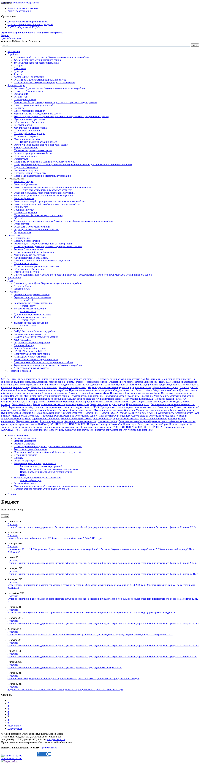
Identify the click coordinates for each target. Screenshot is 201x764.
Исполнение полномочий (27, 130)
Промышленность (164, 413)
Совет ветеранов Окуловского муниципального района (43, 362)
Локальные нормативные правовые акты (173, 404)
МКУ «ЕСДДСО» (23, 339)
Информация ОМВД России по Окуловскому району (69, 415)
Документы (14, 235)
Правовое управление (25, 212)
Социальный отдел (24, 209)
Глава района (21, 93)
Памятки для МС (189, 387)
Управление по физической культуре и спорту (38, 215)
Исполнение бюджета (25, 455)
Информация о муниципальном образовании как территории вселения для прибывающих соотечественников (73, 164)
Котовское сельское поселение (30, 308)
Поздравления (165, 407)
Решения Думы (22, 288)
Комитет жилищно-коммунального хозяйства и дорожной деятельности (52, 187)
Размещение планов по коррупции (47, 398)
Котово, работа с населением (95, 427)
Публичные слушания (26, 263)
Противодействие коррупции (29, 133)
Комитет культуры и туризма (23, 8)
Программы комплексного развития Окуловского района (44, 161)
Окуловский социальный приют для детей (30, 24)
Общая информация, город (15, 387)
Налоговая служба (107, 421)
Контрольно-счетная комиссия (30, 334)
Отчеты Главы (21, 96)
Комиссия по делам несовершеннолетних (36, 337)
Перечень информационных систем (33, 150)
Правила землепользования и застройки (90, 390)
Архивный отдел (184, 413)
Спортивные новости (48, 384)
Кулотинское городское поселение (32, 314)
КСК (168, 381)
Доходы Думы (145, 413)
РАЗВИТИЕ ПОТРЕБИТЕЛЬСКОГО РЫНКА (137, 427)
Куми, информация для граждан (107, 404)
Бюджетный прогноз (25, 483)
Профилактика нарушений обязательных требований (42, 175)
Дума (10, 280)
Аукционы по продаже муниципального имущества (42, 260)
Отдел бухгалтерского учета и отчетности (36, 229)
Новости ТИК (56, 429)
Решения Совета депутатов (28, 249)
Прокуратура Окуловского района (32, 353)
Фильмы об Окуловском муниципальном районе (40, 79)
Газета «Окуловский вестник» (30, 348)
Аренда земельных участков (141, 407)
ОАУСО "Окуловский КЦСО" (30, 351)
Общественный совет (25, 156)
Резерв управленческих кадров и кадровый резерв (41, 144)
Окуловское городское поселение (31, 294)
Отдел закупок (22, 223)
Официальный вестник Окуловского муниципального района (34, 390)
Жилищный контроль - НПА (76, 418)
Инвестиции (14, 277)
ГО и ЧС (18, 218)
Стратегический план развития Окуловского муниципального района (51, 57)
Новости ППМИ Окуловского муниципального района (39, 396)
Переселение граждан (19, 370)
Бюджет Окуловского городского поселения (163, 415)
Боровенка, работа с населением (122, 396)
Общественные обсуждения (29, 122)
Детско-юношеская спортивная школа (28, 21)
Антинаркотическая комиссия (30, 356)
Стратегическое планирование (87, 396)
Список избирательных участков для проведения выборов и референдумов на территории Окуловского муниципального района (83, 274)
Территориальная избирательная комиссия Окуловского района (48, 365)
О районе (13, 54)
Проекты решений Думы (168, 398)
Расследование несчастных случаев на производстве (61, 404)
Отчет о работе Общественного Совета (157, 390)
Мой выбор (14, 51)
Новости (16, 410)
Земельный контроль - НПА (150, 381)
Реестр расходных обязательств (45, 401)
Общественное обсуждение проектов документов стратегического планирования (108, 429)
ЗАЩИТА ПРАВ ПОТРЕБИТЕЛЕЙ (69, 424)
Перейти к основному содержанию (20, 2)
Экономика (147, 396)
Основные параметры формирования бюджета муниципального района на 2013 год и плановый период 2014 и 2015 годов (73, 678)
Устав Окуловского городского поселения (36, 62)
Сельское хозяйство (71, 413)
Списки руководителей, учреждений (33, 105)
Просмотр (13, 524)
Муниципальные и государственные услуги (37, 113)
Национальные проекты (35, 429)
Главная (12, 494)
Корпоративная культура (27, 170)
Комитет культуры (23, 181)
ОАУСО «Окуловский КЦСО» (24, 27)
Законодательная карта (26, 147)
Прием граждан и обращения (29, 110)
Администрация (16, 85)
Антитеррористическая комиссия (31, 368)
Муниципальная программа (16, 418)
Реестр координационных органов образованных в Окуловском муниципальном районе (61, 116)
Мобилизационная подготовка (30, 127)
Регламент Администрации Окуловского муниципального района (49, 88)
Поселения (13, 291)
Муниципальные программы (29, 119)
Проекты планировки (137, 404)
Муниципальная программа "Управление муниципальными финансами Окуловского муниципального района (73, 486)
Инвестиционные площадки (139, 398)
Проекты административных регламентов (36, 266)
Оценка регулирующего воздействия (33, 153)
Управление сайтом (11, 758)
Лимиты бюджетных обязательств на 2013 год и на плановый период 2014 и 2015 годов (55, 538)
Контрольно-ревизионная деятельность (35, 463)
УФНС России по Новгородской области (36, 359)
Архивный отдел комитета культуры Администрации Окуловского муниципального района (63, 221)
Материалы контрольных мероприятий (41, 466)
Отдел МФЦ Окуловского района (32, 342)
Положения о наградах (26, 136)
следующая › (14, 725)
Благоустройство (23, 125)
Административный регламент (85, 393)
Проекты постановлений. (46, 418)
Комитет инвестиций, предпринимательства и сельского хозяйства (50, 201)
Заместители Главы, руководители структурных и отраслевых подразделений (55, 102)
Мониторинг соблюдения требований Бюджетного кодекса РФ (47, 452)
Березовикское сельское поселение (32, 297)
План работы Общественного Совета (119, 415)
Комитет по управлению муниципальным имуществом (43, 195)
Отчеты (5, 379)
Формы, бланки (75, 381)
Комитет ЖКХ (91, 407)
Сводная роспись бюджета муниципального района (94, 398)
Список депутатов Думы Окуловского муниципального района (48, 283)
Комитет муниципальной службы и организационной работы (47, 204)
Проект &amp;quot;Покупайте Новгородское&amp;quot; (120, 424)
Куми (133, 401)
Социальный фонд (24, 345)
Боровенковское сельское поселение (33, 303)
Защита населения (147, 401)
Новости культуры (72, 407)
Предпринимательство (112, 407)
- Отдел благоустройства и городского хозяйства (46, 190)
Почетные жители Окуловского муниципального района (44, 82)
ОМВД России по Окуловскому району (35, 331)
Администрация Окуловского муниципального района (32, 32)
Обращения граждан (104, 418)
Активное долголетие (51, 421)
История (18, 65)
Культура (18, 71)
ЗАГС (4, 407)
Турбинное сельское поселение (30, 317)
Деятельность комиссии (54, 393)
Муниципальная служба (27, 139)
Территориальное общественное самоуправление (35, 407)
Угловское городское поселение (31, 322)
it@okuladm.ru (49, 747)
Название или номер (12, 509)
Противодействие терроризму (30, 173)
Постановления (22, 238)
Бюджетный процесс (27, 421)
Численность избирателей (72, 387)
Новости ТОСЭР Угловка (113, 413)
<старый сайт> (28, 300)
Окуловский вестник (127, 418)
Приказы (31, 384)
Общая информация (174, 427)
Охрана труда (21, 158)
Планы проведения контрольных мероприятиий (46, 472)
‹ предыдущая (15, 728)
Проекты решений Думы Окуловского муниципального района (48, 246)
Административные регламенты (31, 257)
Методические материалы (25, 415)
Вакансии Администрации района (38, 142)
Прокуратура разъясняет (44, 387)
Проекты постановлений (27, 240)
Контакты (19, 108)
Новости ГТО (91, 413)
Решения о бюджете (57, 410)
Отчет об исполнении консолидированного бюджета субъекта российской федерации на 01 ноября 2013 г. (65, 667)
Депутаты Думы (22, 286)
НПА (23, 474)
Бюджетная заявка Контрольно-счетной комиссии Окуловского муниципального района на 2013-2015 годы (65, 689)
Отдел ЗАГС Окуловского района (32, 226)
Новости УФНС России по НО (112, 401)
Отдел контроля (22, 232)
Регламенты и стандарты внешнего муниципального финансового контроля (51, 379)
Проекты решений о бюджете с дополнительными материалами (45, 427)
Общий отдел (21, 207)
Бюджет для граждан (169, 401)
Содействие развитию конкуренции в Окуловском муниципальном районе (101, 384)
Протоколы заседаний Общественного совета (109, 381)
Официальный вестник (26, 272)
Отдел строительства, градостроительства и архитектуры (44, 192)
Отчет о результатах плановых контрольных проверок (49, 469)
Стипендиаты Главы (25, 99)
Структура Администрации (28, 91)
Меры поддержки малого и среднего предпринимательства (119, 387)
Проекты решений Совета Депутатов (34, 252)
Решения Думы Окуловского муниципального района (43, 243)
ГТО (96, 379)
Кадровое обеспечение (26, 167)
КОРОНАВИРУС (10, 429)
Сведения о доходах (124, 390)
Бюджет (132, 413)
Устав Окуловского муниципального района (37, 60)
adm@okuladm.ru (56, 739)
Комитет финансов (24, 198)
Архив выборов (159, 424)
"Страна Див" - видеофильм (29, 77)
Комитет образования (19, 11)
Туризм (18, 74)
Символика (20, 68)
